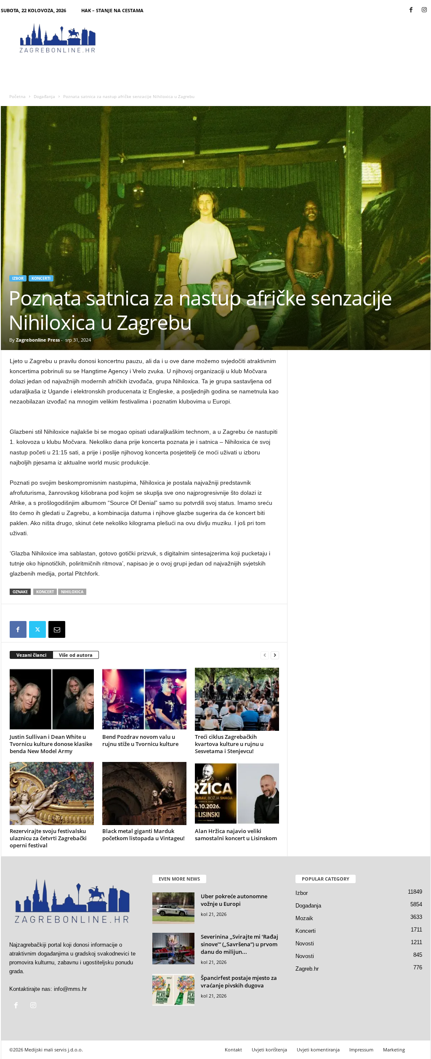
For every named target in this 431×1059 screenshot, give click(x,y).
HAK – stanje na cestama (112, 10)
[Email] (56, 629)
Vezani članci (31, 655)
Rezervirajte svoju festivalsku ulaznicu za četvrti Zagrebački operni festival (48, 838)
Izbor (18, 278)
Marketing (394, 1049)
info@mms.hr (70, 989)
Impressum (361, 1049)
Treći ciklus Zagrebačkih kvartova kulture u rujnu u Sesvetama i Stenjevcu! (229, 744)
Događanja (44, 96)
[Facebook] (411, 10)
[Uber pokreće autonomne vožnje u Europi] (173, 908)
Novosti (304, 943)
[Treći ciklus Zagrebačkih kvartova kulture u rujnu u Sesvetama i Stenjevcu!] (237, 699)
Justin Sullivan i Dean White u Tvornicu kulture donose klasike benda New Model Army (51, 744)
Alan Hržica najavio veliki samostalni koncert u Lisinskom (236, 834)
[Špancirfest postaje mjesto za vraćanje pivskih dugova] (173, 990)
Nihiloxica (72, 592)
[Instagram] (424, 10)
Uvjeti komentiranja (318, 1049)
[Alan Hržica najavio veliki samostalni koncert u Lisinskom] (237, 793)
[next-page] (275, 655)
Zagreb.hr (307, 969)
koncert (45, 592)
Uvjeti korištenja (269, 1049)
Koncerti (41, 278)
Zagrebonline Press (38, 340)
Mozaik (304, 918)
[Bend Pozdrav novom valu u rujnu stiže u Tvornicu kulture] (144, 699)
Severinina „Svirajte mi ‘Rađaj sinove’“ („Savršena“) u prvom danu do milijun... (239, 944)
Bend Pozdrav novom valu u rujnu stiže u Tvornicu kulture (140, 740)
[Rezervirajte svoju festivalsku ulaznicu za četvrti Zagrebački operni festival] (52, 793)
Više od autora (76, 655)
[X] (37, 629)
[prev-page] (265, 655)
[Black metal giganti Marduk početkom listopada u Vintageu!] (144, 793)
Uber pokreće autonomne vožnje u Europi (234, 900)
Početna (17, 96)
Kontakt (233, 1049)
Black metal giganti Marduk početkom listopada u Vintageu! (143, 834)
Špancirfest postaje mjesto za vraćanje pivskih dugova (239, 981)
